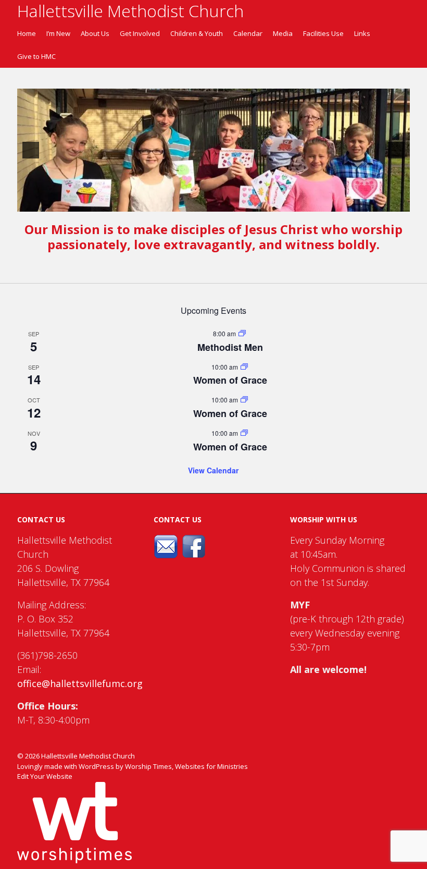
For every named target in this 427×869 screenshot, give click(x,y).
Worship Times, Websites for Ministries (186, 766)
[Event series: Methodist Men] (242, 333)
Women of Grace (230, 380)
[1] (196, 202)
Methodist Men (230, 347)
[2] (207, 202)
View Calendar (213, 470)
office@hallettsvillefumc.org (80, 683)
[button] (30, 150)
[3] (218, 202)
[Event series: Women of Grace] (244, 367)
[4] (229, 202)
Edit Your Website (44, 776)
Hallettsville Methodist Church (88, 756)
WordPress (96, 766)
